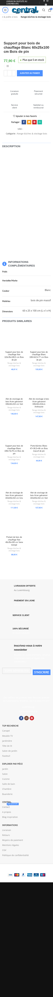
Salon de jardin (9, 750)
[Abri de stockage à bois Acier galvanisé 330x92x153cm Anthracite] (39, 385)
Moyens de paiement (12, 840)
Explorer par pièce (12, 763)
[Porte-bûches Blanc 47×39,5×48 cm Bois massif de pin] (39, 432)
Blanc (48, 290)
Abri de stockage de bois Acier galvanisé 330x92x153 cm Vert (14, 401)
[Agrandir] (7, 66)
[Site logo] (25, 9)
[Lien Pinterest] (46, 5)
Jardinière (7, 740)
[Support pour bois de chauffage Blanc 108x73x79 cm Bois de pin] (14, 432)
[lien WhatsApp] (40, 122)
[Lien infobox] (14, 89)
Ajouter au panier (30, 73)
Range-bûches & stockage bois (36, 16)
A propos (6, 812)
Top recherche (10, 725)
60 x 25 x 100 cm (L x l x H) (37, 310)
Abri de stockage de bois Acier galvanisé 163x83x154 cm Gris (14, 495)
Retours (6, 835)
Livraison (6, 830)
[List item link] (26, 711)
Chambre (6, 789)
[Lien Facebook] (24, 122)
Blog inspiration (10, 817)
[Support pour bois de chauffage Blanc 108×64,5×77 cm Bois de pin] (39, 338)
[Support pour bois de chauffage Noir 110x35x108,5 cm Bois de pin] (14, 338)
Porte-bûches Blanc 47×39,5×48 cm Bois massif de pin (39, 448)
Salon (5, 774)
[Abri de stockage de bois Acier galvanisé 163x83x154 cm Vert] (39, 479)
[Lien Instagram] (26, 718)
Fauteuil (6, 755)
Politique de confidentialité (15, 855)
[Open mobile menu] (5, 10)
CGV (4, 850)
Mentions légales (10, 845)
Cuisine (6, 779)
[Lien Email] (29, 122)
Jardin (5, 769)
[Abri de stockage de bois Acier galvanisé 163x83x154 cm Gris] (14, 479)
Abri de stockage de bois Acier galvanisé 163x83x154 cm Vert (39, 495)
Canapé (6, 730)
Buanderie (7, 794)
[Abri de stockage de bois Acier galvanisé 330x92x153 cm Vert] (14, 385)
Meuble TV (7, 735)
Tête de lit (7, 745)
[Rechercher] (44, 10)
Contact (10, 806)
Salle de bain (8, 784)
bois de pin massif (41, 300)
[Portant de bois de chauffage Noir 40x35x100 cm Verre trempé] (14, 523)
